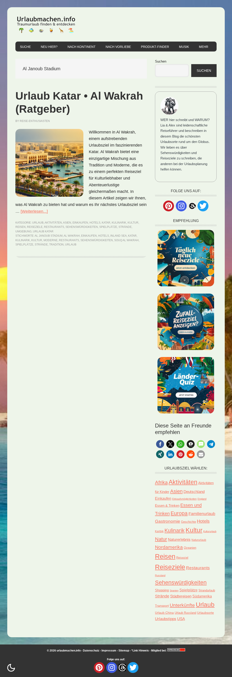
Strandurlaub (206, 590)
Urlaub (38, 222)
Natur (161, 539)
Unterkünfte (182, 605)
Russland (160, 575)
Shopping (162, 590)
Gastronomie (167, 521)
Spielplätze (108, 227)
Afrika (161, 482)
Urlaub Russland (185, 612)
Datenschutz (91, 650)
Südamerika (202, 596)
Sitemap (123, 650)
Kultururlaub (209, 531)
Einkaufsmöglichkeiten (184, 498)
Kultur (133, 222)
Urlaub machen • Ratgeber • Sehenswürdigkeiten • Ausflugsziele (46, 24)
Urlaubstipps (165, 619)
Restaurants (54, 227)
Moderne (51, 240)
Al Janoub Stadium (49, 235)
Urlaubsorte (205, 612)
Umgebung (23, 231)
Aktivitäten (53, 222)
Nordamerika (169, 547)
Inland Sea (118, 235)
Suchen (160, 61)
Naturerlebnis (179, 539)
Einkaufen (80, 222)
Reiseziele (35, 227)
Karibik (159, 531)
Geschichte (188, 521)
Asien (67, 222)
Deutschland (194, 492)
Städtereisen (180, 596)
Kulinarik (119, 222)
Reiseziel (182, 557)
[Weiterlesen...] (34, 211)
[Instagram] (181, 206)
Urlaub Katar (43, 231)
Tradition (56, 244)
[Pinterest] (168, 206)
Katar (106, 222)
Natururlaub (198, 539)
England (202, 498)
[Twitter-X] (203, 206)
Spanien (174, 590)
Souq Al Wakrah (126, 240)
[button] (160, 444)
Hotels (94, 222)
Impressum (109, 650)
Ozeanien (190, 547)
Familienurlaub (201, 513)
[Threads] (192, 206)
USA (181, 618)
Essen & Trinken (167, 505)
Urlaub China (164, 612)
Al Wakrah (72, 235)
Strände (125, 227)
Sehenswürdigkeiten (81, 227)
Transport (162, 605)
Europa (179, 513)
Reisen (20, 227)
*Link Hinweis (140, 650)
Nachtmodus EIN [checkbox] (11, 667)
